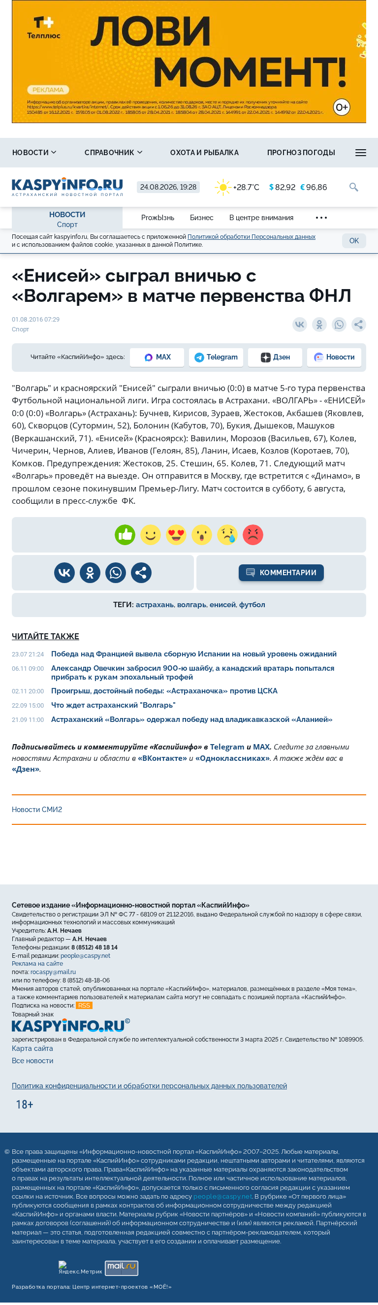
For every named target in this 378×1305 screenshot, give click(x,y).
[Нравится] (125, 534)
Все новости (32, 1061)
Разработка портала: (92, 1287)
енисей (223, 604)
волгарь (191, 604)
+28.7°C (246, 187)
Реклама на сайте (37, 963)
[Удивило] (201, 534)
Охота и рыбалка (204, 153)
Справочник (110, 153)
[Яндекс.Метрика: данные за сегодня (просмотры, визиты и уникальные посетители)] (80, 1266)
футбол (252, 604)
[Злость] (253, 534)
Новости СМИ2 (37, 810)
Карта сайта (32, 1048)
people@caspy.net (85, 955)
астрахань (155, 604)
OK (354, 241)
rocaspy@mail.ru (53, 972)
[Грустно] (227, 534)
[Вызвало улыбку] (150, 534)
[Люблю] (176, 534)
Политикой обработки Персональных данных (251, 236)
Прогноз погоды (301, 153)
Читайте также (45, 636)
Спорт (67, 224)
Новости (31, 153)
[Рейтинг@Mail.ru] (121, 1266)
